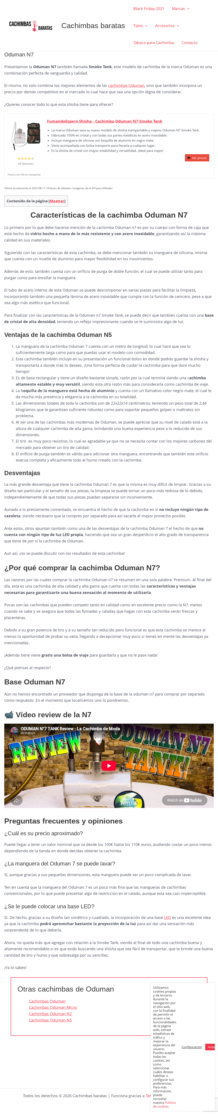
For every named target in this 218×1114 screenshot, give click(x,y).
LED (167, 917)
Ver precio (199, 158)
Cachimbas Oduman (47, 1001)
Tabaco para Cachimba (153, 42)
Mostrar (57, 200)
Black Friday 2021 (148, 8)
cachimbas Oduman (126, 85)
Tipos (138, 25)
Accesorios (165, 25)
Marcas (178, 8)
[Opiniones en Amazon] (25, 158)
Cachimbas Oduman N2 (50, 1013)
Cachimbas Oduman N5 (50, 1020)
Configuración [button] (192, 1047)
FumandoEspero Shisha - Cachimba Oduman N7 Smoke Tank (104, 121)
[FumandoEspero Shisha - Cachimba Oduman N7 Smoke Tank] (26, 135)
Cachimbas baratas (93, 25)
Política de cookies (164, 1104)
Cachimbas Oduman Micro (53, 1007)
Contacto (190, 42)
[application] (187, 8)
